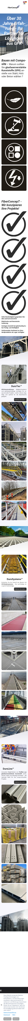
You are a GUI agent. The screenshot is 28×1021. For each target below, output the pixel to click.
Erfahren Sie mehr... (20, 399)
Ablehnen (16, 1019)
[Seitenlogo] (14, 7)
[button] (24, 2)
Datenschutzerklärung (10, 1012)
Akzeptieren (7, 1019)
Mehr (13, 1015)
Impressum (7, 1015)
